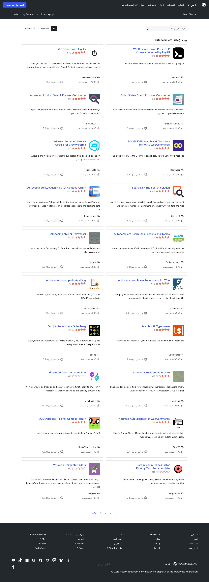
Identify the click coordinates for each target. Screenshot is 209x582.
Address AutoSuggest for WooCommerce (144, 418)
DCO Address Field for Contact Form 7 (62, 418)
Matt (43, 539)
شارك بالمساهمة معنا (75, 534)
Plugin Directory (190, 14)
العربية (167, 564)
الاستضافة (193, 543)
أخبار (196, 539)
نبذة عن (194, 534)
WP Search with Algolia (72, 49)
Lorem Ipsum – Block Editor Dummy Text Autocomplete (153, 466)
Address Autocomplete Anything (66, 280)
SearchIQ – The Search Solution (151, 187)
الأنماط (157, 548)
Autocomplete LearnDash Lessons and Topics (142, 233)
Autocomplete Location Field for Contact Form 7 (56, 187)
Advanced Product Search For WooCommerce (58, 95)
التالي (94, 513)
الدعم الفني (117, 539)
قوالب (157, 539)
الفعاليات (80, 539)
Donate (79, 543)
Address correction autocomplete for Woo (144, 280)
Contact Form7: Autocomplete (151, 372)
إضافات (157, 543)
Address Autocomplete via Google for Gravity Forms (69, 143)
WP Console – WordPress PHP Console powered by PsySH (151, 51)
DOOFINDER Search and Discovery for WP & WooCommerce (149, 143)
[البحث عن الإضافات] (148, 28)
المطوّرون (118, 543)
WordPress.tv (114, 548)
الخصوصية (193, 548)
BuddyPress (40, 548)
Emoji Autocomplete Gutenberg (67, 326)
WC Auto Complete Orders (69, 464)
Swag (80, 548)
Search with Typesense (155, 326)
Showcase (155, 534)
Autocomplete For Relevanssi (68, 233)
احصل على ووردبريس (15, 5)
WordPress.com (37, 534)
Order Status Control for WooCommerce (145, 95)
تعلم (120, 534)
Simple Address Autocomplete (67, 372)
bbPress (42, 543)
